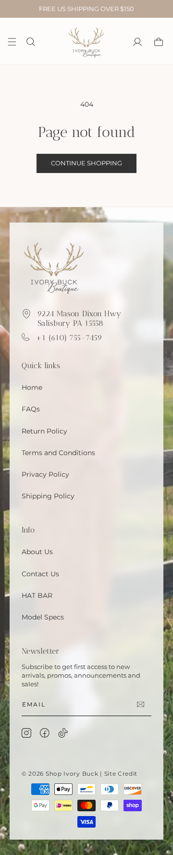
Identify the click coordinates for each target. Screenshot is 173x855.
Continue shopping (86, 163)
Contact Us (40, 574)
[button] (30, 41)
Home (32, 387)
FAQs (31, 409)
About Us (37, 551)
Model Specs (43, 617)
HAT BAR (37, 595)
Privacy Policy (45, 474)
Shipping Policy (48, 496)
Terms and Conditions (58, 452)
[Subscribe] (140, 704)
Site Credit (121, 773)
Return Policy (44, 431)
